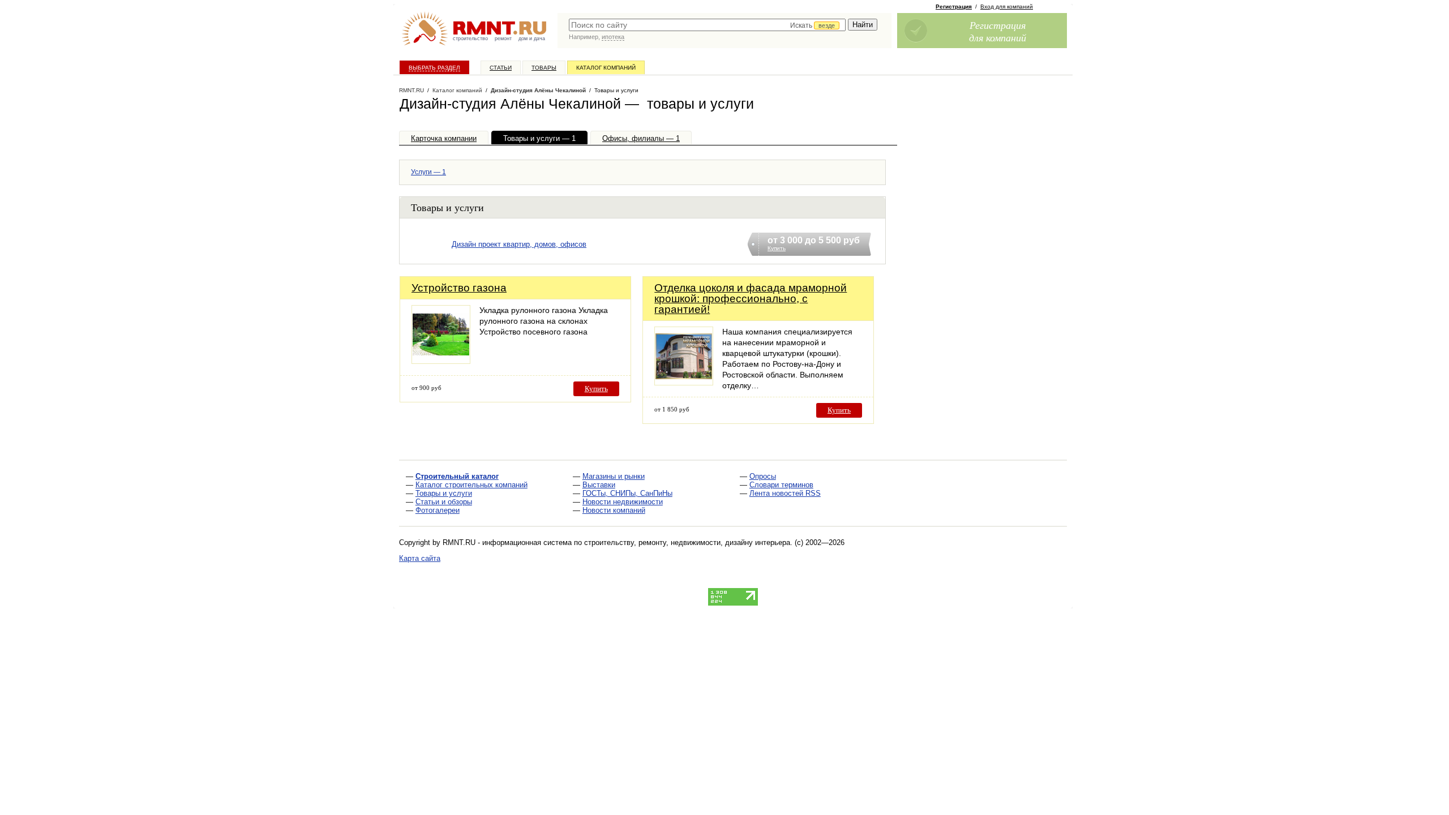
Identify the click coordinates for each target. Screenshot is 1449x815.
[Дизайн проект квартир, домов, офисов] (431, 258)
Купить (596, 388)
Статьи (501, 68)
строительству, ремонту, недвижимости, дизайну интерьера (687, 542)
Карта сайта (419, 558)
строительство (470, 38)
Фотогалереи (437, 510)
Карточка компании (444, 138)
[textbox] (707, 25)
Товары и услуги (443, 493)
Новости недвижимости (622, 501)
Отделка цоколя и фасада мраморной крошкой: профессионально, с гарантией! (750, 298)
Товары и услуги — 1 (539, 138)
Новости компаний (613, 510)
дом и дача (531, 38)
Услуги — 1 (428, 172)
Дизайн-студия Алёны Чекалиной (538, 90)
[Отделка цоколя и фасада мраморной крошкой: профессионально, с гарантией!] (684, 382)
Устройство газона (459, 288)
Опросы (762, 476)
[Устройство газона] (441, 361)
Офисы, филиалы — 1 (641, 138)
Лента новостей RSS (785, 493)
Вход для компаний (1006, 6)
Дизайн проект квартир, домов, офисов (519, 244)
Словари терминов (781, 485)
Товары (543, 68)
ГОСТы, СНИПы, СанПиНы (627, 493)
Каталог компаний (606, 68)
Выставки (598, 485)
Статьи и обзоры (443, 501)
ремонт (503, 38)
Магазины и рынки (613, 476)
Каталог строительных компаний (471, 485)
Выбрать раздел (434, 68)
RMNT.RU (411, 90)
